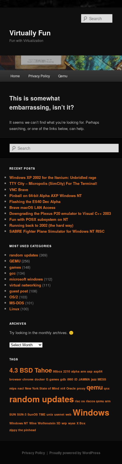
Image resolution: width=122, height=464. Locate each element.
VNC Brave (18, 189)
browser (15, 379)
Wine (33, 423)
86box (57, 371)
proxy (81, 388)
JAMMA (84, 379)
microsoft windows (26, 279)
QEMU (14, 261)
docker (40, 379)
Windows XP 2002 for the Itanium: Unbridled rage (52, 177)
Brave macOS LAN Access (32, 207)
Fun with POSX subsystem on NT (38, 219)
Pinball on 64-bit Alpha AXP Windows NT (45, 195)
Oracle (71, 388)
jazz (93, 379)
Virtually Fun (30, 32)
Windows (91, 412)
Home (15, 75)
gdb (63, 379)
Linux (14, 308)
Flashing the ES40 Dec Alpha (34, 201)
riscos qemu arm (98, 401)
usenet (59, 414)
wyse (71, 423)
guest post (18, 291)
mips (12, 388)
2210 (66, 371)
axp (89, 371)
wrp (64, 423)
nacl (21, 388)
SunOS (33, 414)
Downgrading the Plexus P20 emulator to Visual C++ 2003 (60, 213)
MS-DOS (16, 302)
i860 (70, 379)
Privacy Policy (39, 75)
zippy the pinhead (22, 430)
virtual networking (25, 285)
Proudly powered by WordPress (74, 452)
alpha (75, 371)
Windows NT (18, 423)
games (15, 267)
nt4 (62, 388)
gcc (12, 273)
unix (50, 414)
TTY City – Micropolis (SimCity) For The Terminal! (53, 183)
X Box (81, 423)
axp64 (98, 371)
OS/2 (13, 297)
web (68, 414)
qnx (107, 388)
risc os (80, 401)
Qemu (63, 75)
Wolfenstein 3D (49, 423)
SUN (12, 414)
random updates (23, 255)
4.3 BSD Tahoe (30, 370)
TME (42, 414)
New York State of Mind (42, 388)
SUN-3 (21, 414)
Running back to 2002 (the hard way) (41, 225)
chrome (27, 379)
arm (83, 371)
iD (75, 379)
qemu (95, 387)
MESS (102, 379)
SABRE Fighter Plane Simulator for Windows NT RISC (56, 231)
